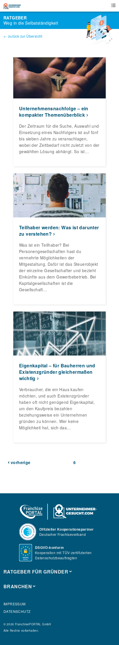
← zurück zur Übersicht (22, 36)
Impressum (14, 603)
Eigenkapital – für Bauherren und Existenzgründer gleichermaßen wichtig (57, 372)
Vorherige (21, 462)
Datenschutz (16, 611)
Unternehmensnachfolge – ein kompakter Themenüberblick (53, 111)
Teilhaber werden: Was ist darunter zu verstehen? (59, 230)
